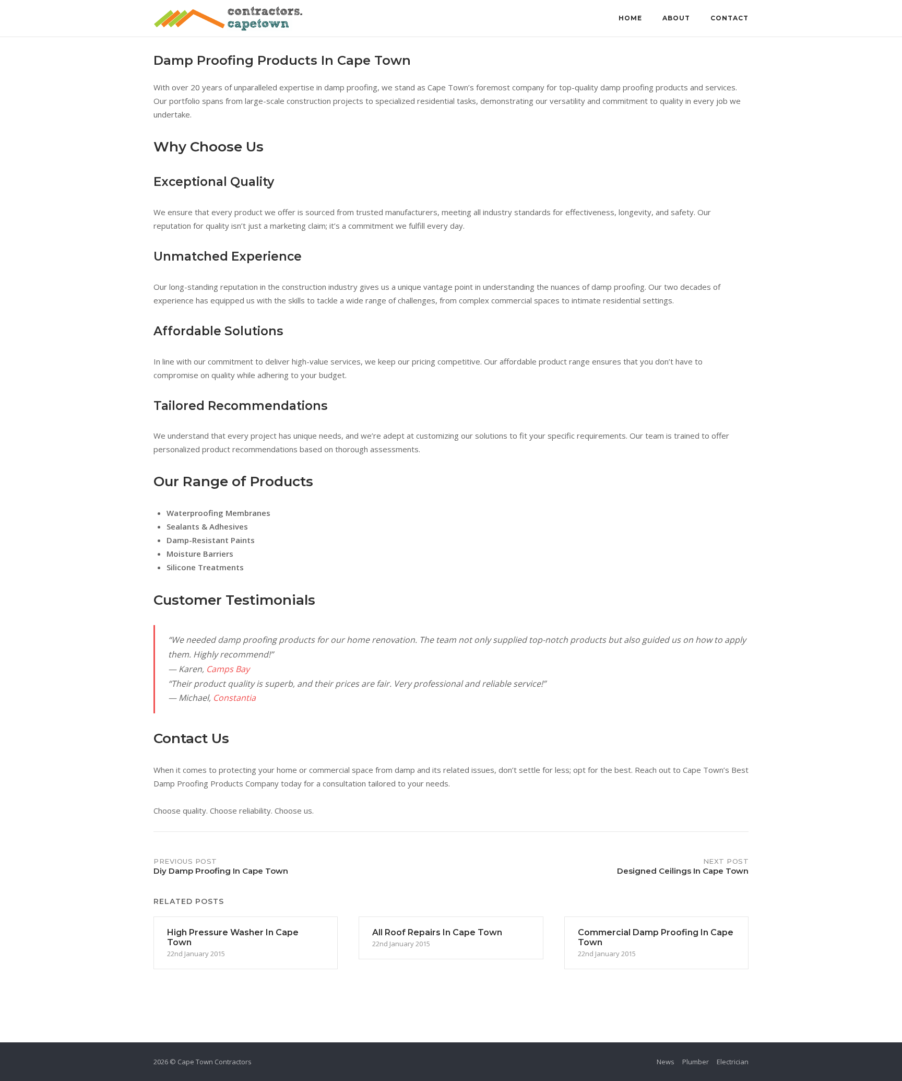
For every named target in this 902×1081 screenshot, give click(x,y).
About (676, 18)
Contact (729, 18)
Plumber (695, 1061)
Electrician (733, 1061)
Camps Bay (228, 669)
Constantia (234, 697)
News (665, 1061)
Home (630, 18)
